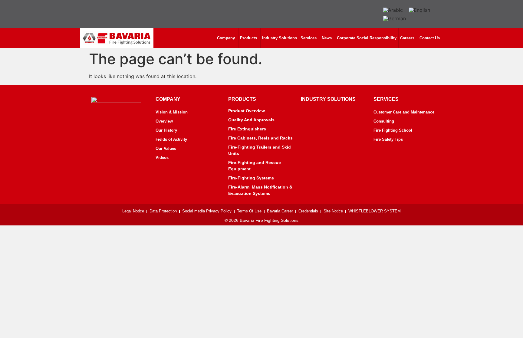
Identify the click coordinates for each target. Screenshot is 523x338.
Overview (164, 121)
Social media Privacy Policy (207, 211)
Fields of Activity (171, 139)
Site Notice (333, 211)
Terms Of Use (249, 211)
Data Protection (163, 211)
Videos (162, 157)
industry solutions (328, 99)
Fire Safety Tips (388, 139)
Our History (166, 130)
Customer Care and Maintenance (403, 112)
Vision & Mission (172, 112)
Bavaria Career (280, 211)
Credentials (308, 211)
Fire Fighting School (392, 130)
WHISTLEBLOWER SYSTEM (374, 211)
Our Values (166, 148)
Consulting (383, 121)
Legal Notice (133, 211)
